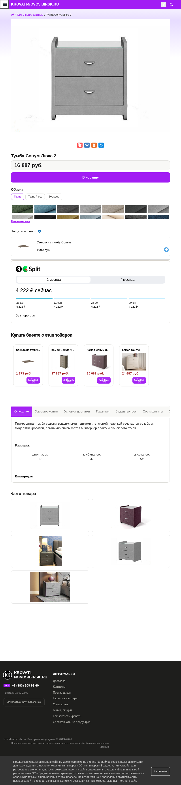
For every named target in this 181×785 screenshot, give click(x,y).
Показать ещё (20, 221)
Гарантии (102, 411)
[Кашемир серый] (136, 209)
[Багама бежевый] (113, 209)
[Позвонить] (159, 4)
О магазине (60, 704)
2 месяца (54, 279)
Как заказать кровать (67, 716)
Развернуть (24, 476)
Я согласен (161, 771)
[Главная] (12, 14)
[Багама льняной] (90, 209)
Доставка (59, 681)
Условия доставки (77, 411)
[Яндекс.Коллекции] (80, 145)
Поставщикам (62, 692)
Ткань (17, 196)
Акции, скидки (62, 710)
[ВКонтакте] (87, 145)
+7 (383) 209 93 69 (25, 685)
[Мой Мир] (101, 145)
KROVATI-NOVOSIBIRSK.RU (35, 4)
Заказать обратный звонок (24, 702)
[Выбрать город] (163, 4)
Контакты (59, 686)
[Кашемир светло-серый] (158, 209)
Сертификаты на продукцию (71, 722)
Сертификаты (153, 411)
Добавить (33, 380)
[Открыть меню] (4, 4)
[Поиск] (171, 4)
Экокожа (54, 196)
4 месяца (127, 279)
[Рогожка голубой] (45, 209)
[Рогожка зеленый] (22, 209)
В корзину (90, 177)
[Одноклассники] (94, 145)
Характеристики (46, 411)
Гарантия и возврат (66, 698)
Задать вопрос (126, 411)
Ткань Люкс (35, 196)
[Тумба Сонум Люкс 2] (50, 515)
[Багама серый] (68, 209)
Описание (21, 411)
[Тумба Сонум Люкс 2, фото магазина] (50, 551)
